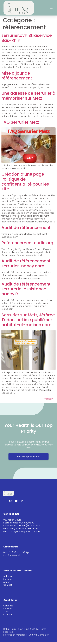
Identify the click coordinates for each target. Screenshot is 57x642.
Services (7, 579)
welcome (8, 576)
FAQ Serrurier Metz (20, 122)
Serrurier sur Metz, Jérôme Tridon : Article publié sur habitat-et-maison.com (28, 320)
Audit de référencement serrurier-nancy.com (26, 263)
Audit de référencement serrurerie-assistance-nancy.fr (26, 289)
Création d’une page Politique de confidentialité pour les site (25, 181)
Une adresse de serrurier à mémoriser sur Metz (28, 95)
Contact (7, 584)
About (6, 582)
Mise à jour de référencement (16, 75)
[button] (51, 7)
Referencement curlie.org (27, 243)
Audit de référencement (26, 227)
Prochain (50, 398)
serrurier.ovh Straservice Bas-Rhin (26, 38)
